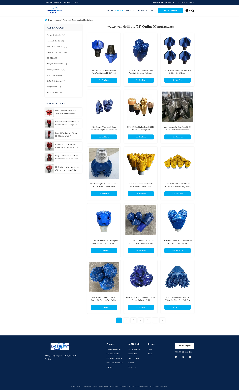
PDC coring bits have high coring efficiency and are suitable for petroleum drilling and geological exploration (67, 169)
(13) (57, 64)
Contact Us (142, 10)
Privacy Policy (76, 386)
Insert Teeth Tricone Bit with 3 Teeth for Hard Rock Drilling (66, 112)
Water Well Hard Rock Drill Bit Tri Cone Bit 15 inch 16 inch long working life (177, 186)
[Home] (55, 10)
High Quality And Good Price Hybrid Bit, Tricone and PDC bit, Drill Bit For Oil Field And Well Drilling (67, 146)
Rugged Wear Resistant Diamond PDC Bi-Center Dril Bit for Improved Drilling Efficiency (66, 135)
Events (152, 10)
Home (110, 10)
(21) (57, 52)
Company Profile (134, 349)
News (150, 354)
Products (119, 10)
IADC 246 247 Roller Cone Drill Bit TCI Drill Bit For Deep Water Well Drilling (141, 243)
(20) (55, 41)
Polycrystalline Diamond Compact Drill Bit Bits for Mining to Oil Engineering (67, 123)
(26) (52, 58)
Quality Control (133, 358)
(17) (56, 81)
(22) (57, 47)
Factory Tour (132, 354)
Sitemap (131, 363)
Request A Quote (170, 10)
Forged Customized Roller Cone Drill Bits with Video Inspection (66, 157)
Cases (150, 349)
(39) (56, 35)
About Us (130, 10)
